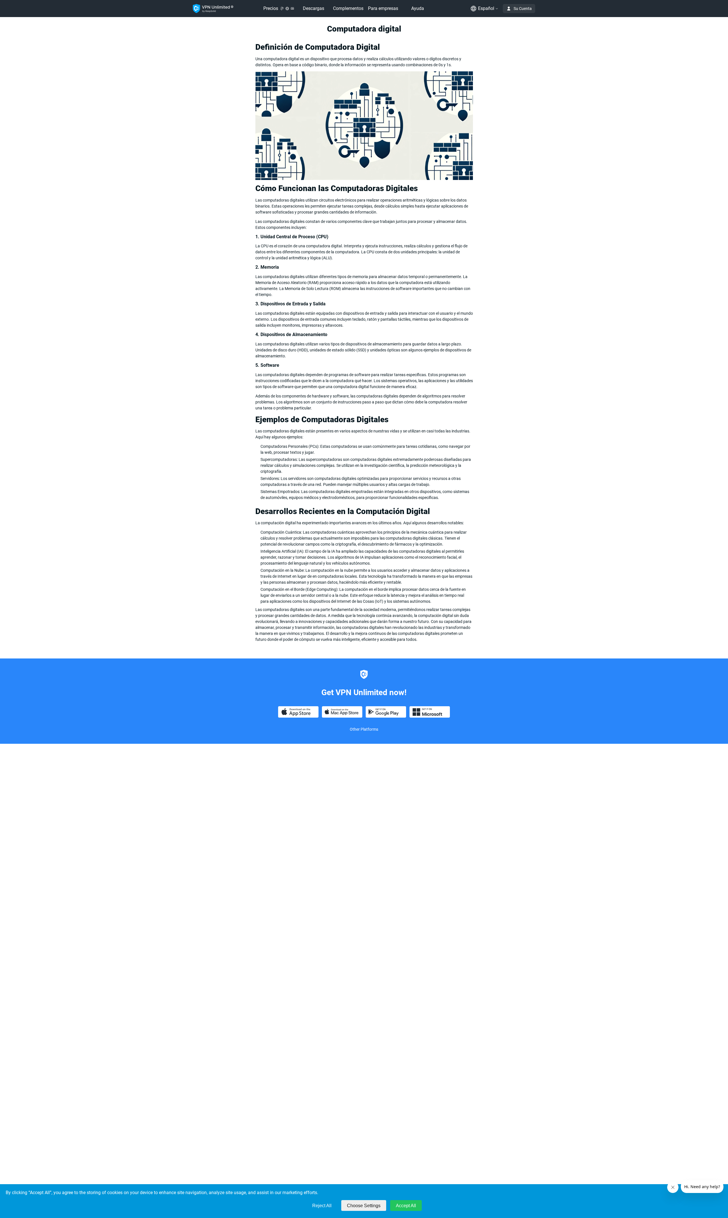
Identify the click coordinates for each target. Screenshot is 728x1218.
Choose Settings (363, 1205)
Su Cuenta (523, 8)
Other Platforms (364, 729)
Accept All (406, 1205)
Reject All (322, 1205)
